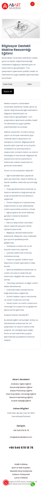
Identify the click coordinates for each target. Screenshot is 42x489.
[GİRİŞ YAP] (38, 4)
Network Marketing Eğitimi (21, 397)
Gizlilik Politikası (21, 464)
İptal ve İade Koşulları (21, 467)
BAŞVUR (32, 4)
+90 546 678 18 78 (21, 430)
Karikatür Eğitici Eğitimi (21, 384)
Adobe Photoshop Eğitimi (21, 390)
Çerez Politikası (21, 477)
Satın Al (8, 91)
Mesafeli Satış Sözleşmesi (21, 471)
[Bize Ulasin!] (32, 484)
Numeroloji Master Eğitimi (21, 387)
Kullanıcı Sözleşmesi (21, 474)
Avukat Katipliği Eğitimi (21, 400)
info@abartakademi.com (21, 437)
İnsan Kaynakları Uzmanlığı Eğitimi (21, 394)
